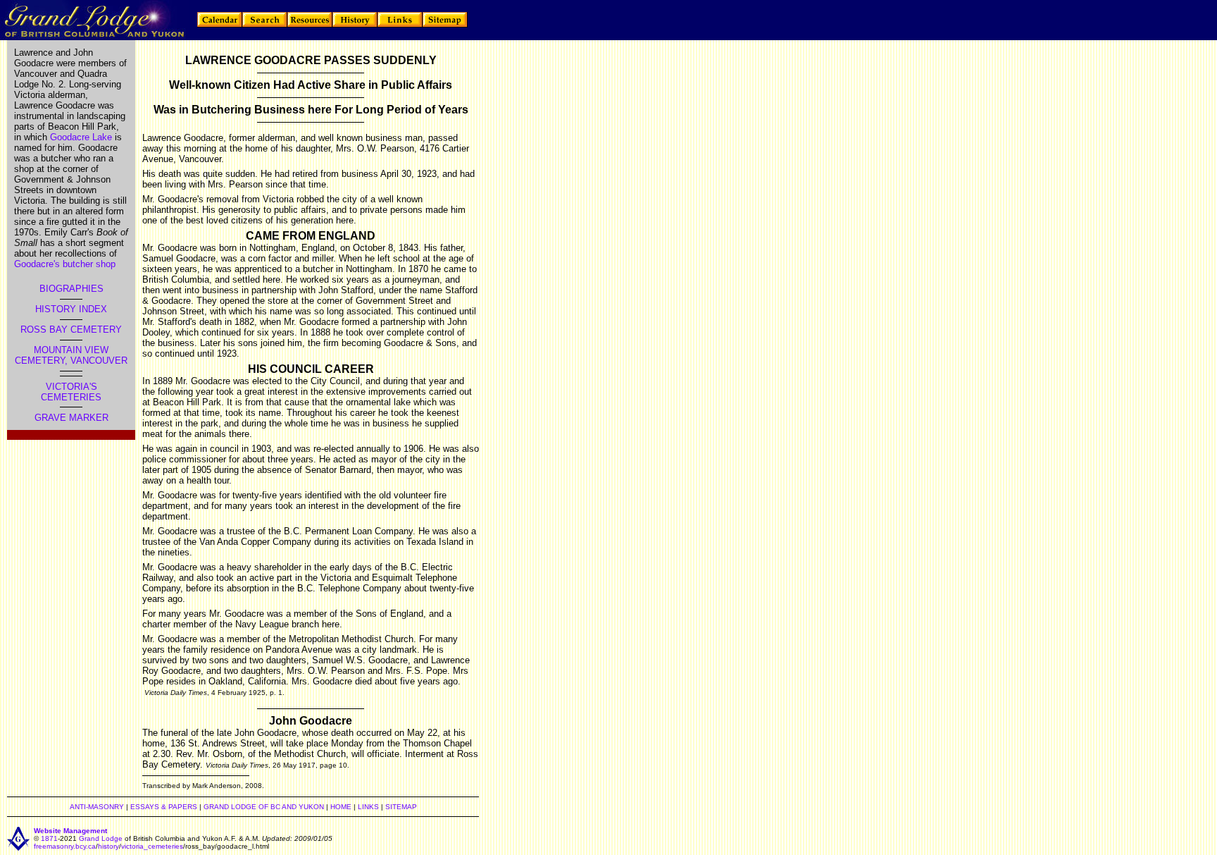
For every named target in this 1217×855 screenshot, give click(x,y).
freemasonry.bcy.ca (65, 846)
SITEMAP (401, 807)
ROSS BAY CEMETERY (71, 329)
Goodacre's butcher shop (65, 264)
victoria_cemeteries (152, 846)
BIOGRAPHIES (71, 288)
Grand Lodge (101, 838)
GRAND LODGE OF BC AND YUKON (264, 807)
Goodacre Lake (81, 137)
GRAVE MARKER (71, 417)
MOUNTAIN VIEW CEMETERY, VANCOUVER (71, 355)
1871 (49, 838)
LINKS (368, 807)
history (108, 846)
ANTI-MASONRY (97, 807)
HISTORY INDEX (71, 309)
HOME (340, 807)
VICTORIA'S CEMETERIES (71, 391)
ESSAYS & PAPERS (163, 807)
